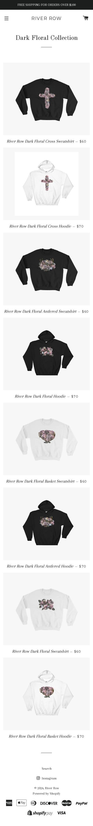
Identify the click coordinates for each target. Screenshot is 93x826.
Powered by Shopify (46, 793)
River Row (46, 18)
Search (46, 769)
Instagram (49, 778)
